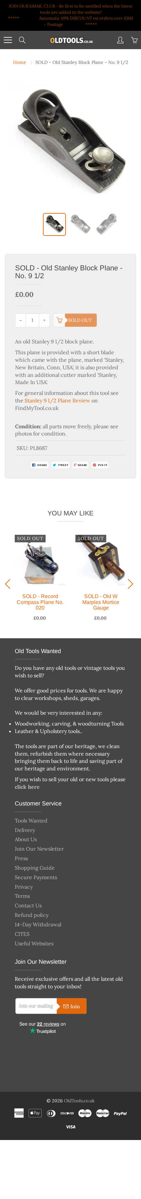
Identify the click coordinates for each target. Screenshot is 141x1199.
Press (21, 858)
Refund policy (32, 915)
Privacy (24, 886)
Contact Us (28, 905)
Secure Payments (36, 877)
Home (19, 62)
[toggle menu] (7, 40)
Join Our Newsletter (39, 848)
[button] (9, 584)
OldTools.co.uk (79, 1101)
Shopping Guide (35, 867)
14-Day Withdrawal (38, 924)
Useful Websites (34, 943)
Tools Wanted (31, 820)
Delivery (25, 830)
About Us (26, 839)
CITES (22, 934)
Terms (22, 896)
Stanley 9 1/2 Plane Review (57, 400)
